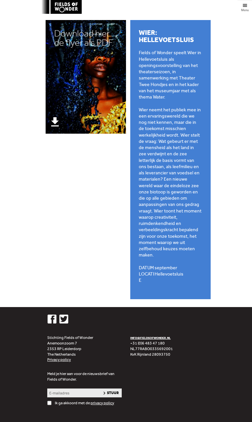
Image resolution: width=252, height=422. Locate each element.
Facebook (52, 319)
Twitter (63, 319)
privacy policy (102, 403)
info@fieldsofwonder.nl (150, 338)
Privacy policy (59, 359)
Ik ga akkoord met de (84, 403)
